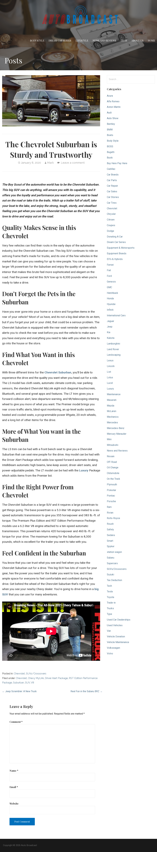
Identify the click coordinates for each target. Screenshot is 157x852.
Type (109, 614)
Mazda (110, 405)
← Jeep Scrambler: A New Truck (19, 691)
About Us (137, 40)
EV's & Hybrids (115, 259)
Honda (110, 298)
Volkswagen (113, 647)
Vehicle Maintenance (118, 642)
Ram (109, 507)
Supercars (112, 563)
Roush (110, 523)
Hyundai (111, 304)
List (109, 371)
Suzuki (110, 574)
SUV (27, 682)
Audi (109, 112)
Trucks (110, 608)
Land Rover (113, 349)
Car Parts (112, 180)
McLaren (111, 411)
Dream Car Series (60, 40)
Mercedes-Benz (115, 428)
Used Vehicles (115, 625)
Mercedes (112, 422)
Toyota (110, 597)
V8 (32, 682)
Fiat (109, 270)
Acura (110, 95)
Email (14, 787)
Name (14, 770)
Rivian (110, 512)
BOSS (110, 146)
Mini (109, 439)
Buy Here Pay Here (117, 163)
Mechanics (113, 416)
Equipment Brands (116, 253)
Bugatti (110, 152)
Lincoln (111, 366)
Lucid (110, 383)
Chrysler (111, 214)
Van (109, 630)
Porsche (111, 501)
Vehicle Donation (116, 636)
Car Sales (112, 191)
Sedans (111, 535)
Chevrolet (19, 673)
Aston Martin (114, 106)
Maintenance (114, 394)
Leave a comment (73, 162)
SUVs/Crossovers (36, 673)
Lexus (110, 360)
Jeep (109, 326)
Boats (110, 135)
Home (151, 40)
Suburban (18, 682)
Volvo (110, 653)
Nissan (110, 456)
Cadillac (111, 168)
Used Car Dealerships (118, 619)
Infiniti (110, 309)
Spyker (110, 546)
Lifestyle (82, 40)
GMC (109, 287)
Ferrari (110, 264)
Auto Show (112, 118)
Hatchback (112, 293)
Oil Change (112, 467)
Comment (16, 721)
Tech (124, 40)
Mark (50, 162)
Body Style (37, 40)
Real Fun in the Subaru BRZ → (86, 691)
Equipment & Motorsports (120, 247)
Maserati (111, 400)
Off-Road (112, 462)
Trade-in (111, 602)
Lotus (110, 377)
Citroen (111, 219)
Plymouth (112, 484)
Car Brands (113, 174)
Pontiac (111, 495)
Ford (109, 276)
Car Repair (112, 185)
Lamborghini (113, 343)
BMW (110, 129)
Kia (108, 332)
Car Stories (113, 197)
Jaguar (110, 321)
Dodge (110, 230)
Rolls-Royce (113, 518)
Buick (110, 157)
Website (14, 803)
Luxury (83, 470)
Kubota (110, 338)
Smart (110, 540)
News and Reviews (104, 40)
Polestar (111, 490)
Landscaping (114, 354)
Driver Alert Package (56, 678)
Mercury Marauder (116, 433)
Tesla (110, 591)
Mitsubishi (112, 445)
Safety (110, 529)
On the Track (113, 478)
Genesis (111, 281)
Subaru (110, 557)
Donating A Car (115, 236)
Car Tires (112, 202)
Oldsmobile (113, 473)
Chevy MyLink (36, 678)
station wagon (114, 552)
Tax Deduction (114, 580)
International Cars (116, 315)
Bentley (111, 123)
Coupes (111, 225)
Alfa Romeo (113, 101)
